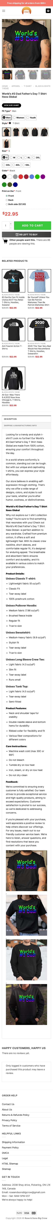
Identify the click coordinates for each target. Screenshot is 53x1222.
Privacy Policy (9, 1120)
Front (11, 195)
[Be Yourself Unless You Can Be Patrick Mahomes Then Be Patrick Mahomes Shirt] (39, 280)
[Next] (47, 43)
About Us (7, 1109)
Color (5, 170)
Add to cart (32, 225)
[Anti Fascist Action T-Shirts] (13, 329)
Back (10, 200)
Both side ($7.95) (17, 204)
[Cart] (48, 10)
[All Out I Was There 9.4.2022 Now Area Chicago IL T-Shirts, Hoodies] (13, 378)
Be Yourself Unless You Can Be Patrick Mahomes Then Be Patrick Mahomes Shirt (38, 301)
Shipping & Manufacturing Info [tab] (20, 426)
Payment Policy (10, 1147)
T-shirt (28, 86)
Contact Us (8, 1104)
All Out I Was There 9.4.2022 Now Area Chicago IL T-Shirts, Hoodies (11, 399)
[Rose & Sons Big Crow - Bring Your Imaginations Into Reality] (26, 10)
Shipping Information (13, 1142)
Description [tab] (10, 419)
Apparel (16, 86)
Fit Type (6, 111)
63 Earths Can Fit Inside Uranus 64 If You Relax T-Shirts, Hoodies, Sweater (13, 301)
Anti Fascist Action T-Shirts (12, 347)
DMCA (5, 1153)
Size (4, 151)
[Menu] (3, 10)
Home (5, 86)
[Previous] (6, 43)
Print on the (8, 191)
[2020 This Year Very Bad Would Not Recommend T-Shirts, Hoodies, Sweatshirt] (39, 329)
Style (6, 123)
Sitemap (6, 1169)
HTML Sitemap (10, 1163)
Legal (5, 1158)
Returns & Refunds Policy (15, 1115)
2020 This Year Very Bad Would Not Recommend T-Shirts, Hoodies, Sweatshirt (39, 350)
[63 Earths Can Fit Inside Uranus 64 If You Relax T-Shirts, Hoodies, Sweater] (13, 280)
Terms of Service (11, 1125)
